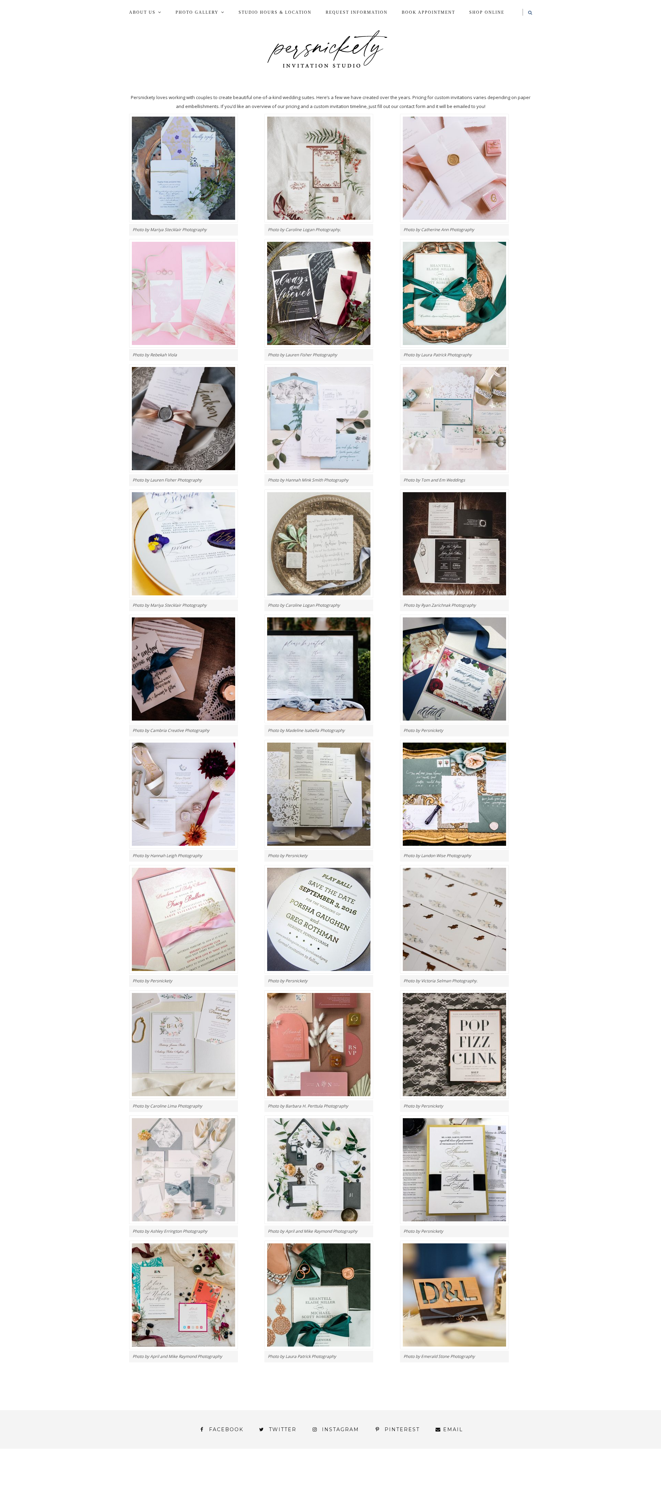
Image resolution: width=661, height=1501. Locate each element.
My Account (383, 1474)
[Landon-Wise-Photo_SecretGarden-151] (454, 794)
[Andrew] (183, 669)
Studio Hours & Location (275, 12)
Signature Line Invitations (392, 1480)
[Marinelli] (454, 669)
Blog (153, 1474)
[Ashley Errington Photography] (183, 1169)
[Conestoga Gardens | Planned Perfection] (318, 669)
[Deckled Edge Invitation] (318, 543)
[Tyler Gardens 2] (183, 543)
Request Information (357, 12)
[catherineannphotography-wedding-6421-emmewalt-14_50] (454, 168)
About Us (142, 12)
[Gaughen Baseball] (318, 919)
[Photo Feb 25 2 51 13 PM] (318, 794)
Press (482, 1474)
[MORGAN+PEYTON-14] (183, 794)
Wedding (506, 1480)
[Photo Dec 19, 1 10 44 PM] (454, 543)
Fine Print (336, 1474)
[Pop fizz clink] (454, 1044)
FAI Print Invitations (275, 1474)
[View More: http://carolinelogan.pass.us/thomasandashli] (318, 168)
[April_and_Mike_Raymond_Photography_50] (183, 1295)
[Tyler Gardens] (183, 168)
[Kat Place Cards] (454, 919)
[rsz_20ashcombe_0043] (318, 293)
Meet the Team (220, 1498)
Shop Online (486, 12)
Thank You (463, 1480)
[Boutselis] (454, 1169)
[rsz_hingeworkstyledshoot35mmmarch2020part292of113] (454, 293)
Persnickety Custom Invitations (306, 1498)
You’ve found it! (494, 1486)
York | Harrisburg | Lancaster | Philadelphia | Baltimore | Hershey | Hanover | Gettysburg (316, 1486)
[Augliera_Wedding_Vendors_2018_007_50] (183, 1044)
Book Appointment (428, 12)
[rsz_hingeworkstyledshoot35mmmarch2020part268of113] (318, 1295)
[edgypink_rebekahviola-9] (183, 293)
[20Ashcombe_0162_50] (183, 418)
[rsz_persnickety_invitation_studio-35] (454, 1295)
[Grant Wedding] (454, 418)
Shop (512, 1474)
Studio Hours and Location (491, 1491)
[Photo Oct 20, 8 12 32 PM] (318, 1044)
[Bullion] (183, 919)
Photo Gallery (197, 12)
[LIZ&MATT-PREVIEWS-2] (318, 1169)
